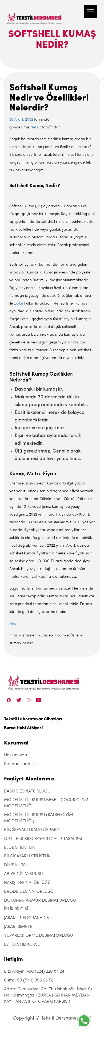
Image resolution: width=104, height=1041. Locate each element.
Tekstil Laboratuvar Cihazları (33, 719)
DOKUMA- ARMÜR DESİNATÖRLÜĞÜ (40, 900)
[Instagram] (29, 700)
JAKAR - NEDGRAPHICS (26, 918)
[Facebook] (9, 700)
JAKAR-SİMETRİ (19, 927)
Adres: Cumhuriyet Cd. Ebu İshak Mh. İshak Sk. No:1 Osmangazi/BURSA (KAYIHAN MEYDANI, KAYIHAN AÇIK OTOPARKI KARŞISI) (49, 995)
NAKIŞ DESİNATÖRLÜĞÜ (27, 883)
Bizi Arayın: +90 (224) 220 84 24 (34, 971)
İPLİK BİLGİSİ (16, 909)
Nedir (14, 624)
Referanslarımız (19, 764)
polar (18, 304)
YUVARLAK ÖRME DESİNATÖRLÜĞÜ (38, 935)
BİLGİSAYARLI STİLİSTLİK (27, 856)
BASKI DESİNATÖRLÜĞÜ (27, 791)
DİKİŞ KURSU (16, 865)
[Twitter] (18, 700)
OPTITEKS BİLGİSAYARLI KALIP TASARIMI (43, 839)
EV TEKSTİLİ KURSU (22, 944)
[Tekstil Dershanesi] (34, 13)
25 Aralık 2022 (21, 120)
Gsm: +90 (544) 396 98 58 (29, 980)
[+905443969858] (84, 1021)
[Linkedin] (38, 700)
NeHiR (35, 127)
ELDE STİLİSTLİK (19, 848)
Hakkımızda (15, 755)
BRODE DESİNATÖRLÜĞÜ (29, 892)
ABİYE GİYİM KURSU (23, 874)
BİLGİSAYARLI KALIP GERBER (31, 830)
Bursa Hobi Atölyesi (23, 728)
